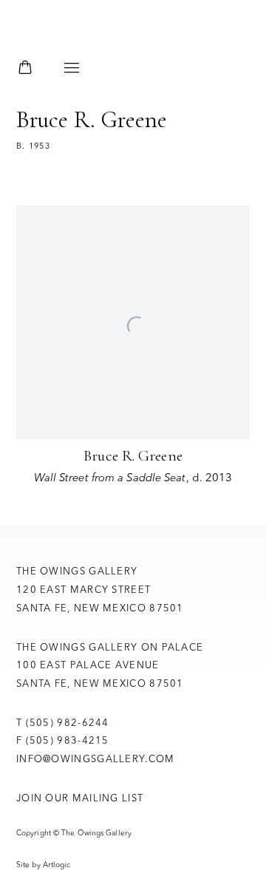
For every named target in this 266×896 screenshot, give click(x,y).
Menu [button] (71, 69)
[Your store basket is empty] (25, 69)
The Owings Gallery (97, 35)
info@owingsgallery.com (95, 758)
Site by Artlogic (43, 864)
